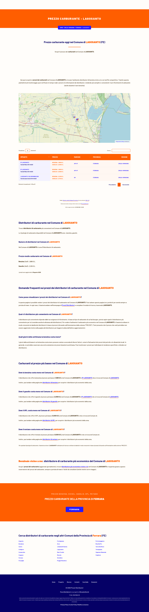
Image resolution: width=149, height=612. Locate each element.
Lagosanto (60, 549)
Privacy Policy (64, 604)
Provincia (97, 157)
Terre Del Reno (100, 546)
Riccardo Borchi (84, 203)
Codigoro (21, 549)
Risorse (69, 582)
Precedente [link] (112, 184)
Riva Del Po (99, 544)
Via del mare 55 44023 (26, 163)
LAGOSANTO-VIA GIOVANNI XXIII (29, 176)
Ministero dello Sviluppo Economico (70, 200)
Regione (124, 157)
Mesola (59, 555)
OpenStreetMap (120, 141)
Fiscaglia (21, 560)
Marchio (77, 157)
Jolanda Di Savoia (62, 546)
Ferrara (78, 27)
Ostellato (60, 558)
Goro (58, 544)
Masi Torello (60, 552)
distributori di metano (50, 439)
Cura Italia (85, 582)
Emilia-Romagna (69, 27)
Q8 (75, 177)
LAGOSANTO (114, 378)
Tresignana (99, 549)
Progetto (61, 582)
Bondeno (21, 544)
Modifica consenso (83, 604)
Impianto (23, 157)
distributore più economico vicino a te (75, 467)
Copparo (21, 555)
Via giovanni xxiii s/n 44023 (29, 177)
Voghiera (98, 555)
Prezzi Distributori (68, 305)
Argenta (21, 541)
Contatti (76, 582)
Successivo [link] (125, 184)
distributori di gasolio (50, 401)
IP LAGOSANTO (24, 162)
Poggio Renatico (62, 560)
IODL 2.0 (87, 200)
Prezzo (55, 157)
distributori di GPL (48, 420)
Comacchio (22, 552)
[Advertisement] (74, 66)
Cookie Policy (73, 604)
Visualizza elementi (27, 150)
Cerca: (109, 150)
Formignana (60, 541)
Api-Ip (76, 163)
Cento (20, 546)
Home (61, 27)
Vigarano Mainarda (101, 552)
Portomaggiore (100, 541)
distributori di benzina (50, 382)
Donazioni (94, 582)
